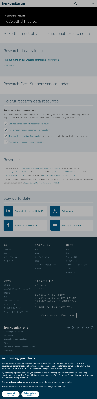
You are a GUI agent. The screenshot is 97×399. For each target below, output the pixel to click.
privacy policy (15, 382)
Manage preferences (10, 386)
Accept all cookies (11, 394)
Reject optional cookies (30, 394)
